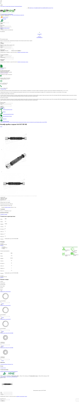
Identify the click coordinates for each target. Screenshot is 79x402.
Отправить (19, 50)
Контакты (12, 6)
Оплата (4, 367)
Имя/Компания (2, 57)
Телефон (2, 46)
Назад (1, 126)
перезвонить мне (14, 376)
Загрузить (1, 68)
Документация (17, 6)
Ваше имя (2, 103)
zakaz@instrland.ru (4, 14)
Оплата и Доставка (5, 6)
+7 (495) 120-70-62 (9, 376)
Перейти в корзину (8, 207)
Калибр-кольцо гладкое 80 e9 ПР (5, 319)
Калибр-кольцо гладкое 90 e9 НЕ (5, 291)
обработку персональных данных (23, 52)
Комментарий (2, 49)
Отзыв (1, 106)
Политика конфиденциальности (13, 371)
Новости (9, 6)
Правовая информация (3, 371)
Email (1, 26)
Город (1, 104)
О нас (1, 6)
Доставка (1, 367)
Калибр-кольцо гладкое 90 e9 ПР (5, 305)
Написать (1, 245)
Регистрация (49, 7)
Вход (52, 7)
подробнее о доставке (3, 214)
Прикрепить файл (14, 50)
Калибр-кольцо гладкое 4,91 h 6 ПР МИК (6, 347)
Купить (3, 400)
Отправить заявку (10, 14)
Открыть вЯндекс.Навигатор (39, 37)
